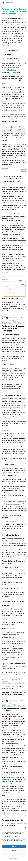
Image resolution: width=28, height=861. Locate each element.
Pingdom (18, 65)
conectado (19, 823)
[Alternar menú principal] (25, 3)
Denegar (14, 850)
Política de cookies (13, 858)
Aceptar (14, 846)
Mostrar (18, 50)
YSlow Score (11, 70)
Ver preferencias (14, 855)
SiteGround (10, 417)
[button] (25, 828)
